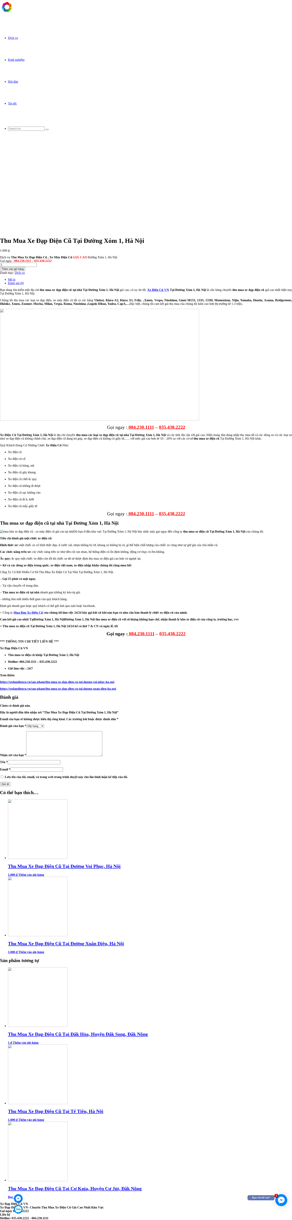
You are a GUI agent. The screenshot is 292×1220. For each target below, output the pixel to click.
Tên (4, 762)
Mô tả (11, 279)
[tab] (150, 279)
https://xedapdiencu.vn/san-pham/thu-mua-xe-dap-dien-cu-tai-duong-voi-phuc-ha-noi (57, 682)
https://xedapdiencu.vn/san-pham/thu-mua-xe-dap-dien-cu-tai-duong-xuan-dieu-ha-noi (58, 688)
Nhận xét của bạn (13, 755)
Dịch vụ (13, 38)
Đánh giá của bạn (13, 726)
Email (5, 769)
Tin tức (12, 103)
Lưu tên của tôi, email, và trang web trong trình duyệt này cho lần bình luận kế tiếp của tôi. (66, 777)
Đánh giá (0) (16, 283)
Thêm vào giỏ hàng (13, 268)
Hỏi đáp (13, 81)
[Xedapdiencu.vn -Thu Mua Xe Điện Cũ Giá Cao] (7, 13)
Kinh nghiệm (16, 59)
